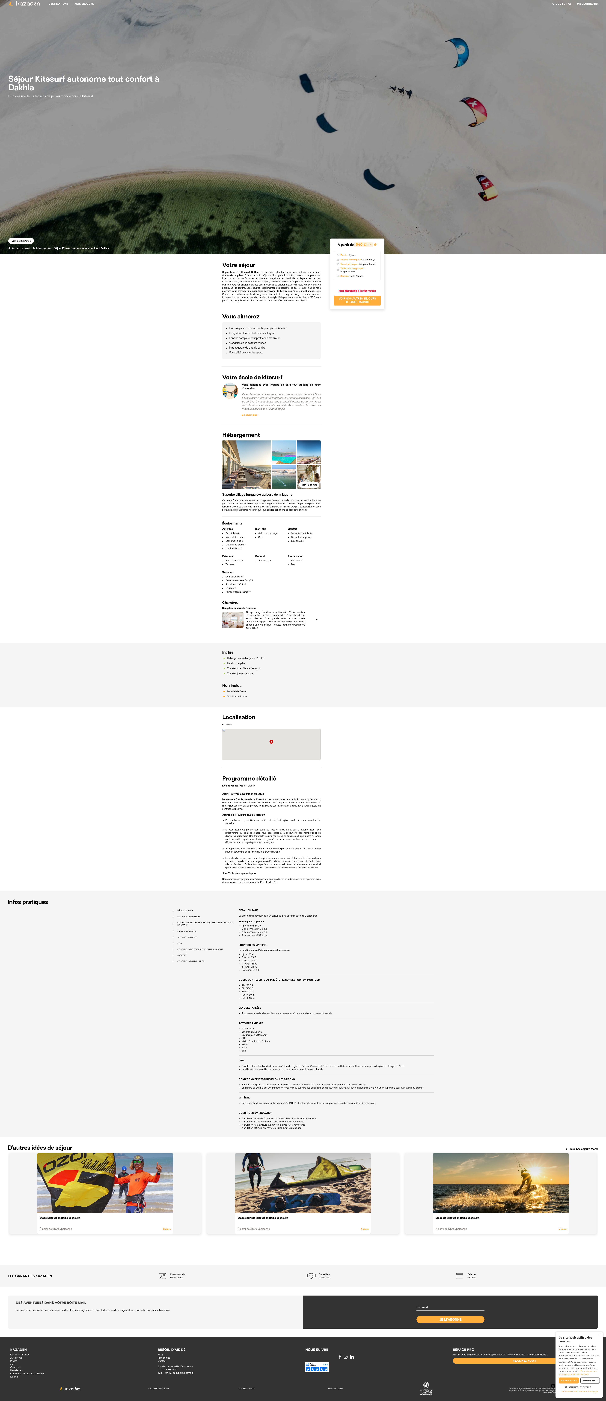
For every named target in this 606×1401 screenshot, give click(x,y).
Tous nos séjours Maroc (581, 1149)
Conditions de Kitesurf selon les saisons (200, 949)
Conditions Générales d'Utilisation (27, 1373)
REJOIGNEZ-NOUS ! (524, 1361)
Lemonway (523, 1390)
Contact (162, 1361)
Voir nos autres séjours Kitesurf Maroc (357, 300)
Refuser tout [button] (590, 1380)
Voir (309, 485)
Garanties (15, 1367)
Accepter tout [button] (569, 1380)
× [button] (599, 1335)
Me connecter (588, 3)
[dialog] (579, 1365)
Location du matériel (188, 917)
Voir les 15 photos (21, 241)
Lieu (179, 943)
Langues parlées (186, 931)
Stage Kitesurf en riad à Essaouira (60, 1217)
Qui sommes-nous (19, 1354)
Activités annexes (187, 937)
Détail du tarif (185, 910)
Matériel (182, 955)
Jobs (12, 1364)
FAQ (160, 1354)
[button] (268, 609)
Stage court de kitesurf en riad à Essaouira (263, 1217)
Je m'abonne (450, 1319)
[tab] (268, 609)
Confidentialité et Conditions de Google (579, 1391)
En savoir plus (250, 415)
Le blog (14, 1376)
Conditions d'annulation (191, 961)
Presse (13, 1361)
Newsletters (16, 1370)
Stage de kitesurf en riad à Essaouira (457, 1217)
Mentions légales (335, 1388)
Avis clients (16, 1358)
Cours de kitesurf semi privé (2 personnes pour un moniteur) (205, 924)
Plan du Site (164, 1358)
